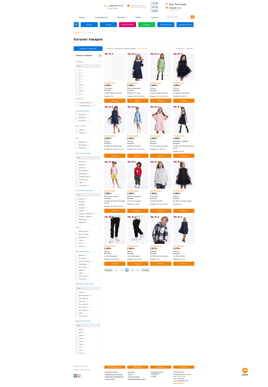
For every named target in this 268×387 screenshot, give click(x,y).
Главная (81, 17)
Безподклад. (84, 298)
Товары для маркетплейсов (137, 379)
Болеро (83, 202)
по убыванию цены (141, 48)
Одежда (84, 133)
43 (116, 270)
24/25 (82, 91)
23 (81, 88)
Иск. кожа (84, 258)
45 (127, 270)
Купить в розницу (134, 377)
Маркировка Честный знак (113, 374)
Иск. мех (83, 301)
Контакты (155, 17)
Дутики (83, 168)
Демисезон (85, 237)
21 (81, 79)
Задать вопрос (178, 383)
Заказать (114, 101)
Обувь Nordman (166, 25)
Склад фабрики (87, 105)
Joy (82, 350)
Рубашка (153, 252)
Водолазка (84, 219)
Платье (153, 89)
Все (192, 48)
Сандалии (84, 185)
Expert (82, 338)
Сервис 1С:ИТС (110, 379)
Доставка (121, 17)
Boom (82, 335)
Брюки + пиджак (86, 216)
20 (81, 76)
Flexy (82, 344)
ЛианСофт (87, 370)
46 (132, 270)
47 (138, 270)
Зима (83, 240)
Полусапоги (84, 179)
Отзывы (153, 376)
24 (81, 94)
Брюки (83, 211)
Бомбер (83, 205)
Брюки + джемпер (87, 213)
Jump (82, 353)
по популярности (118, 48)
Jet (81, 347)
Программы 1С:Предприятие (114, 377)
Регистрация (180, 4)
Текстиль (84, 279)
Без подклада (85, 295)
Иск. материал (86, 261)
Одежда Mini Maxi (127, 25)
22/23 (82, 85)
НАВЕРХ (245, 375)
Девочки (84, 142)
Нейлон (83, 270)
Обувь (83, 130)
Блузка (83, 199)
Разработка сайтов (111, 372)
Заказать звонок (113, 8)
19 (81, 73)
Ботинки (84, 162)
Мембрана (84, 174)
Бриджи (83, 208)
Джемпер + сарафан (180, 142)
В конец (145, 270)
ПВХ (82, 273)
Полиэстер (84, 276)
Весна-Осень (85, 234)
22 (81, 82)
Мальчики (84, 145)
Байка (83, 292)
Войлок (83, 255)
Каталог (89, 25)
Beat (82, 332)
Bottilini (84, 115)
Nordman (146, 25)
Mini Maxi (84, 118)
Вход (171, 4)
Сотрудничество (101, 17)
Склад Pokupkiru (87, 102)
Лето (83, 243)
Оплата (138, 17)
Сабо (82, 182)
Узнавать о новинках (88, 48)
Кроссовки (84, 170)
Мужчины (83, 148)
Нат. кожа (84, 267)
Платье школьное (134, 89)
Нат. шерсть (85, 310)
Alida (82, 329)
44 (121, 270)
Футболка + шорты (111, 197)
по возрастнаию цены (130, 48)
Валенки (83, 165)
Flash (82, 341)
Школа (83, 246)
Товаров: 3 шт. (175, 8)
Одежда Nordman (185, 25)
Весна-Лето (85, 231)
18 (81, 70)
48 (187, 48)
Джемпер (84, 222)
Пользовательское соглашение (157, 373)
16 (185, 48)
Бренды (108, 25)
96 (189, 48)
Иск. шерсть (84, 304)
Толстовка (108, 89)
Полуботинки (85, 176)
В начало (108, 270)
